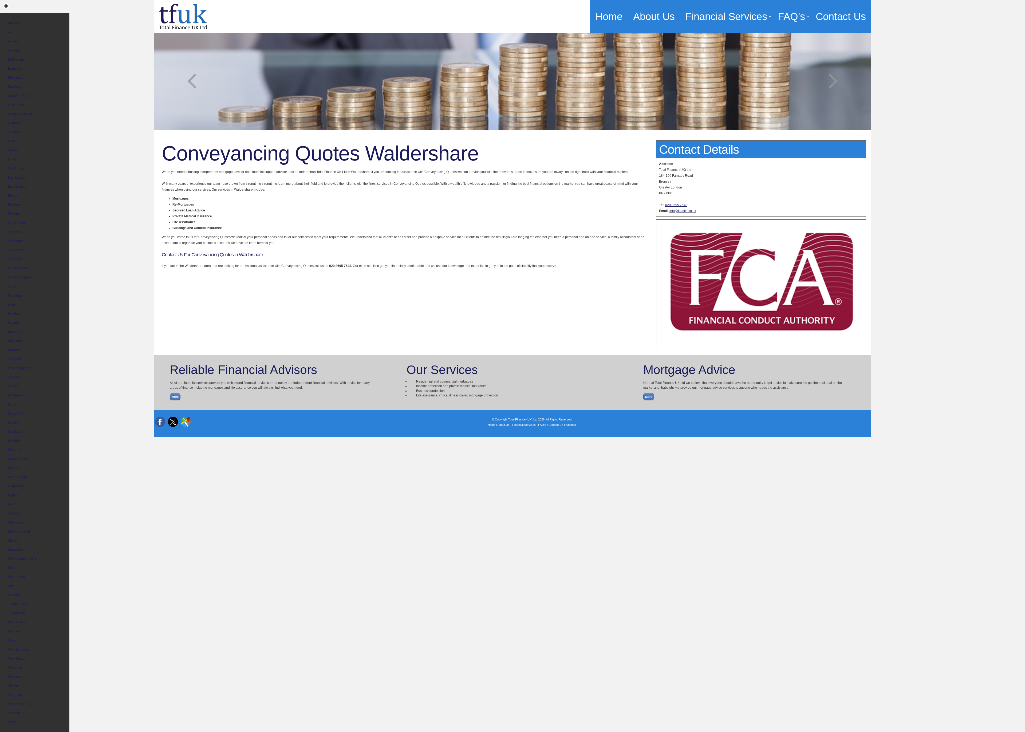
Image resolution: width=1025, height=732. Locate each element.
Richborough (17, 477)
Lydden (13, 377)
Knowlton (15, 350)
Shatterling (16, 522)
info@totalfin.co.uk (682, 211)
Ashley (13, 41)
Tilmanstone (17, 613)
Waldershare (17, 622)
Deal (11, 141)
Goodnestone (18, 268)
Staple (12, 568)
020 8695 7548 (676, 205)
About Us (654, 16)
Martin (12, 404)
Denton (13, 150)
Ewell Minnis (17, 223)
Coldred (14, 123)
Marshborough (18, 395)
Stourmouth (16, 577)
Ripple (13, 495)
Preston (13, 468)
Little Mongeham (20, 368)
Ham (11, 304)
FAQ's (791, 16)
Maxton (13, 422)
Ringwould (16, 486)
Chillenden (16, 105)
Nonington (15, 432)
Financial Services (726, 16)
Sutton (12, 586)
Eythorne (14, 232)
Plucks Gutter (17, 459)
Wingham (15, 695)
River (12, 504)
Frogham (14, 259)
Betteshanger (17, 78)
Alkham (13, 23)
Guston (13, 286)
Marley (13, 386)
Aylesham (15, 50)
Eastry (12, 196)
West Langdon (18, 649)
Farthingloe (16, 241)
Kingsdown (16, 341)
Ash (11, 32)
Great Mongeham (20, 277)
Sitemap (571, 424)
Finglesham (16, 250)
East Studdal (17, 186)
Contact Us (841, 16)
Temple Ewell (17, 604)
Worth (12, 722)
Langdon (14, 359)
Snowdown (16, 550)
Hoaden (14, 314)
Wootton (14, 713)
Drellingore (16, 168)
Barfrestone (16, 59)
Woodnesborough (21, 704)
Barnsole (14, 68)
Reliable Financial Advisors (243, 370)
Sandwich (15, 513)
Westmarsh (16, 677)
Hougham (15, 323)
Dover (12, 159)
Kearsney (15, 332)
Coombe (14, 132)
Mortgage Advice (689, 370)
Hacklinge (15, 295)
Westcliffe (15, 668)
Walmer (13, 631)
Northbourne (17, 441)
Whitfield (14, 686)
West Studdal (17, 658)
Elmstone (15, 205)
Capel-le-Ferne (19, 96)
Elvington (15, 214)
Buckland (15, 87)
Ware (12, 640)
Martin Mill (15, 413)
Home (609, 16)
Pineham (14, 450)
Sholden (14, 540)
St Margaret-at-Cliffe (22, 559)
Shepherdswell (19, 531)
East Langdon (18, 177)
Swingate (15, 595)
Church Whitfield (20, 114)
